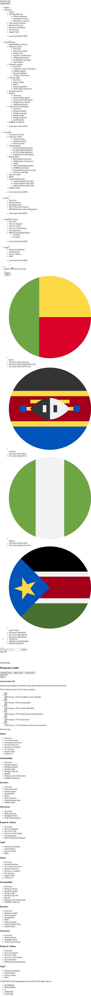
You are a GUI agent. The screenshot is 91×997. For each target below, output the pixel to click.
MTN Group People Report (19, 233)
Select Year (4, 675)
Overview (17, 49)
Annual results (19, 139)
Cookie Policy (14, 252)
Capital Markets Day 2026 (23, 186)
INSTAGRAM (9, 987)
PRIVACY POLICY (16, 643)
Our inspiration (15, 230)
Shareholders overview (22, 159)
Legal (6, 247)
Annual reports (15, 146)
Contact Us (8, 754)
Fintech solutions (20, 16)
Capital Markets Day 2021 (23, 181)
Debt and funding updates (23, 166)
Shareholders (14, 157)
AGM (15, 163)
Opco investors (15, 174)
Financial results (15, 137)
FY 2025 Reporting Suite (23, 148)
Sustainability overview (18, 44)
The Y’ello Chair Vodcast (19, 207)
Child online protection (22, 89)
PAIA (11, 256)
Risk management (20, 87)
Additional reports (20, 104)
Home (6, 7)
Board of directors (16, 25)
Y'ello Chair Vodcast (12, 818)
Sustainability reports (21, 98)
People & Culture (11, 219)
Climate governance (21, 58)
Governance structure (17, 23)
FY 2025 (16, 237)
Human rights (18, 82)
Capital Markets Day (12, 800)
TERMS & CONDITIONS (19, 641)
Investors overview (16, 134)
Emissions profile (20, 51)
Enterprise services (20, 19)
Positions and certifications (15, 776)
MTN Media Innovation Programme (23, 209)
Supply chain (14, 32)
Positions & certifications (19, 107)
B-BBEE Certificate (16, 122)
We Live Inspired (15, 224)
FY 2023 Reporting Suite (23, 152)
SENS (11, 177)
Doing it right (14, 78)
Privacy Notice (15, 254)
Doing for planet (15, 47)
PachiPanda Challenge (22, 60)
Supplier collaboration (22, 55)
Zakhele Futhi (14, 188)
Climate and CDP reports (23, 100)
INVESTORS (5, 663)
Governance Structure (13, 743)
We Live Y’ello (15, 226)
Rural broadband (20, 73)
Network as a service (21, 21)
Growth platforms (16, 14)
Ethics (15, 84)
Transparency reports (21, 102)
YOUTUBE (8, 994)
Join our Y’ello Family (18, 228)
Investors (8, 132)
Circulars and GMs (20, 172)
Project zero (18, 53)
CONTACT (13, 639)
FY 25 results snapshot (26, 689)
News (6, 198)
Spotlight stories (15, 205)
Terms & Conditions (17, 250)
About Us (8, 10)
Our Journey (14, 30)
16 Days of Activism (21, 75)
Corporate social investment (24, 69)
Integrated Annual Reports (23, 154)
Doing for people (15, 64)
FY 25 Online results (8, 689)
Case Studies (18, 62)
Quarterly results (20, 141)
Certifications (18, 120)
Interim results (19, 143)
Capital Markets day (17, 179)
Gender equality (19, 71)
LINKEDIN (8, 992)
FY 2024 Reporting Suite (23, 150)
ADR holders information (23, 161)
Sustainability (9, 42)
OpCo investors (10, 798)
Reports (12, 93)
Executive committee (17, 27)
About (11, 12)
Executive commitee (12, 747)
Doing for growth (16, 91)
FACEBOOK (9, 985)
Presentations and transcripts (24, 170)
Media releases (15, 202)
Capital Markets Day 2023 (23, 183)
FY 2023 (16, 235)
